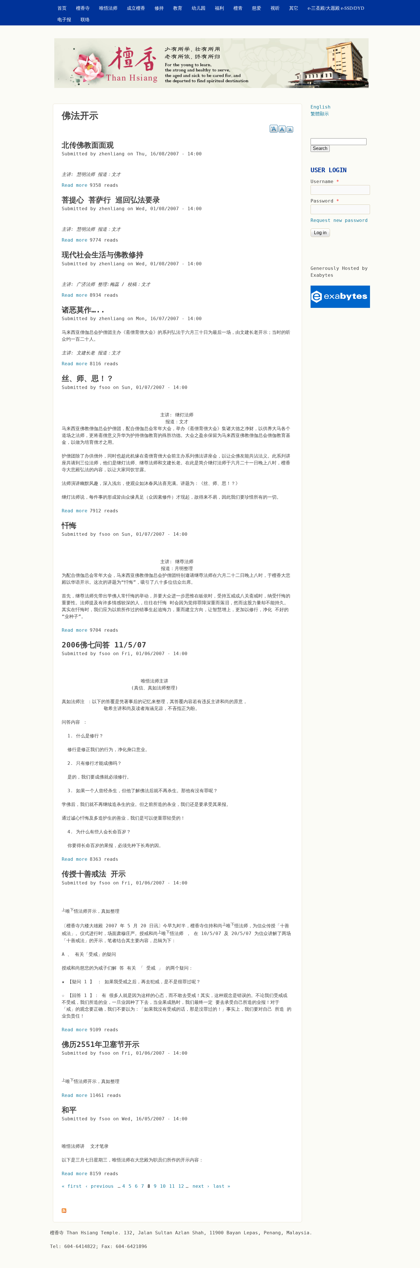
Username (325, 181)
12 (181, 1186)
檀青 (238, 8)
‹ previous (99, 1186)
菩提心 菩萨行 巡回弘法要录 (111, 200)
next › (201, 1186)
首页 (62, 8)
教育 (177, 8)
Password (325, 201)
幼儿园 (198, 8)
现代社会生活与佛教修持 (102, 254)
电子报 (64, 19)
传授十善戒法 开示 (94, 874)
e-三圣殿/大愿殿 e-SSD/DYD (336, 8)
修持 (159, 8)
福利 (219, 8)
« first (72, 1186)
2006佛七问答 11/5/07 (104, 645)
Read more (74, 185)
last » (221, 1186)
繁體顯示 (320, 114)
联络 (85, 19)
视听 (275, 8)
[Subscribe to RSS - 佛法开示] (64, 1211)
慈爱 (256, 8)
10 (163, 1186)
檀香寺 (83, 8)
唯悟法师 (108, 8)
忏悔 (69, 525)
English (321, 107)
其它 (293, 8)
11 (172, 1186)
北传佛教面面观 (88, 145)
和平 (69, 1110)
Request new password (339, 220)
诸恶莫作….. (83, 310)
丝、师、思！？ (88, 378)
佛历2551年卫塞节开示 (100, 1044)
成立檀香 (136, 8)
